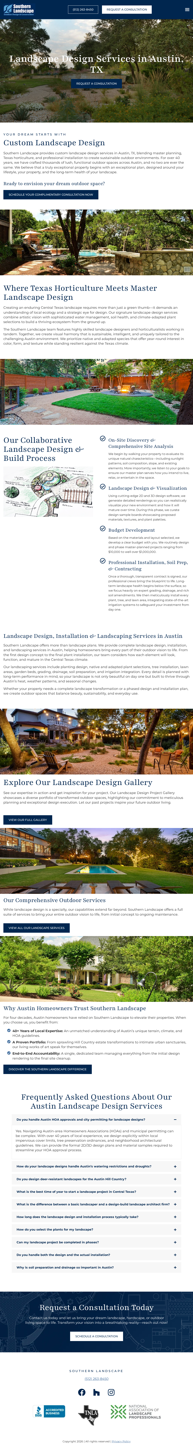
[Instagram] (111, 1392)
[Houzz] (96, 1392)
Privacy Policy (121, 1441)
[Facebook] (81, 1392)
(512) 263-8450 (97, 1379)
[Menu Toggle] (187, 9)
